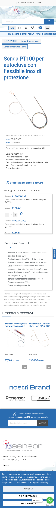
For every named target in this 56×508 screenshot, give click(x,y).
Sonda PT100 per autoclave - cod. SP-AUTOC (39, 324)
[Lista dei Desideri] (32, 28)
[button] (25, 132)
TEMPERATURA (10, 41)
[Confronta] (26, 28)
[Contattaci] (19, 28)
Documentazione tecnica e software (26, 183)
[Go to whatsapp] (49, 500)
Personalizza (28, 503)
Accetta (28, 489)
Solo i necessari (28, 496)
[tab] (11, 244)
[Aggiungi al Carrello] (24, 367)
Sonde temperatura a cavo (15, 47)
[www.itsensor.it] (22, 441)
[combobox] (23, 21)
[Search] (49, 21)
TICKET (12, 28)
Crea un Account (34, 3)
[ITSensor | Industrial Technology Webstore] (28, 12)
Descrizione (11, 243)
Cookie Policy (42, 483)
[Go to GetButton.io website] (50, 505)
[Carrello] (39, 28)
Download (24, 243)
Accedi (23, 3)
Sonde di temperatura (30, 41)
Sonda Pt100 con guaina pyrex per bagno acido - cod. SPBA (16, 324)
